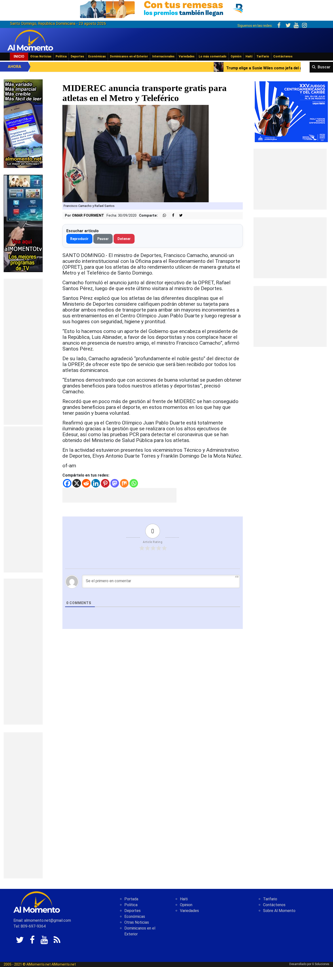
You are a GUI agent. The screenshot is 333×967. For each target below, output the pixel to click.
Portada (131, 899)
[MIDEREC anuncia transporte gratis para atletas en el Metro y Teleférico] (135, 153)
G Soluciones (320, 964)
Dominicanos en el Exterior (129, 56)
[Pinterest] (105, 483)
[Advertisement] (23, 352)
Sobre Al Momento (279, 910)
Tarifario (262, 56)
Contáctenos (283, 56)
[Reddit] (86, 483)
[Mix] (124, 483)
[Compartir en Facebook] (170, 215)
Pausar (103, 239)
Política (61, 56)
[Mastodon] (114, 483)
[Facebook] (67, 483)
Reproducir (79, 239)
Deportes (77, 56)
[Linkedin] (95, 483)
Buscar (324, 67)
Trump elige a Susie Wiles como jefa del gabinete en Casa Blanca (236, 68)
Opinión (236, 56)
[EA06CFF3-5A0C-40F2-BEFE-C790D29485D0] (23, 223)
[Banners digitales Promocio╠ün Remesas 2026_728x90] (166, 8)
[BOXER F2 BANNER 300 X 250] (291, 111)
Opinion (186, 905)
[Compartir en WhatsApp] (162, 215)
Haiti (184, 899)
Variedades (187, 56)
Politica (130, 905)
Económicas (97, 56)
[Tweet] (179, 215)
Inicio (19, 56)
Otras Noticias (40, 56)
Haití (248, 56)
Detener (124, 239)
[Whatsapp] (133, 483)
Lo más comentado (212, 56)
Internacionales (163, 56)
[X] (76, 483)
